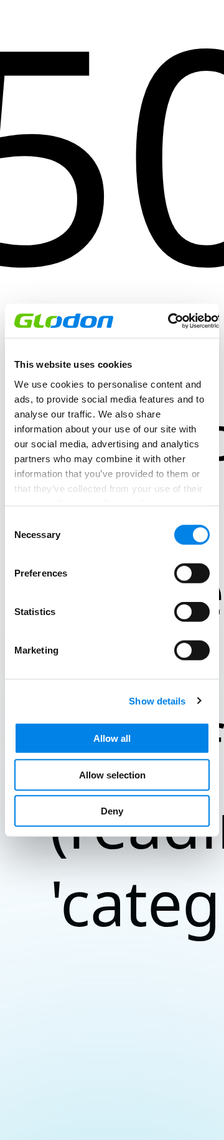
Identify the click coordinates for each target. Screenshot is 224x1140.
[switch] (192, 573)
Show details (157, 700)
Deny (112, 811)
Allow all (112, 738)
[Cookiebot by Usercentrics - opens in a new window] (169, 320)
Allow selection (112, 774)
